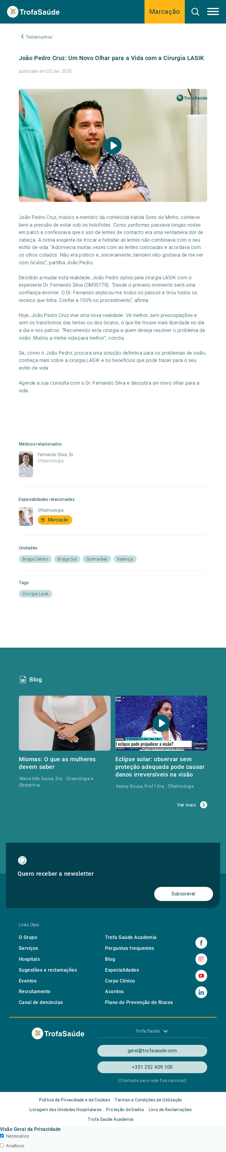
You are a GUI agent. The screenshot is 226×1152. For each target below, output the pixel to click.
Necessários (17, 1136)
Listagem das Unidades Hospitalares (65, 1109)
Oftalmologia (51, 460)
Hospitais (29, 959)
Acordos (114, 991)
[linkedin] (201, 992)
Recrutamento (35, 991)
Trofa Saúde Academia (131, 937)
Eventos (27, 981)
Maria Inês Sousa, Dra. (42, 778)
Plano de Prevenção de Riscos (139, 1002)
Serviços (28, 948)
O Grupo (28, 937)
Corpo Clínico (120, 981)
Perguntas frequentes (129, 948)
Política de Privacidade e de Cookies (74, 1100)
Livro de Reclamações (170, 1109)
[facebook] (201, 943)
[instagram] (201, 959)
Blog (110, 959)
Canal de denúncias (41, 1002)
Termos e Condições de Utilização (148, 1100)
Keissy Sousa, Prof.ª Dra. (141, 786)
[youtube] (201, 976)
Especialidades (122, 970)
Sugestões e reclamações (48, 970)
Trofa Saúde (147, 1031)
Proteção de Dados (125, 1109)
